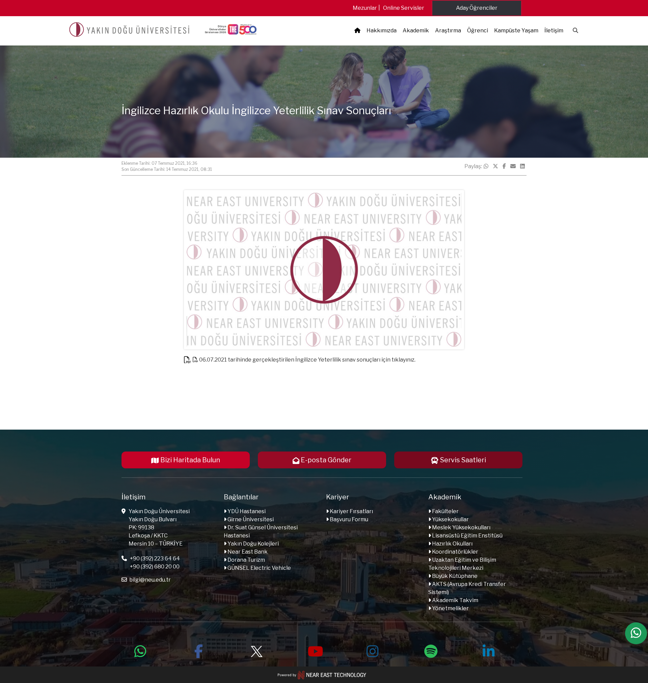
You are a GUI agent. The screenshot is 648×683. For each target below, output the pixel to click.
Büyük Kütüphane (454, 576)
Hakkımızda (382, 30)
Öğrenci (477, 30)
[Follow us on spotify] (430, 650)
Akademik (416, 30)
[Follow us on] (256, 650)
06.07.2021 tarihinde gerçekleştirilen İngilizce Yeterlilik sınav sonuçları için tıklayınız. (306, 359)
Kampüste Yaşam (516, 30)
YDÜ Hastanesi (246, 511)
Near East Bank (247, 552)
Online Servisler (403, 8)
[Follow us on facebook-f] (198, 650)
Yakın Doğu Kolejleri (252, 543)
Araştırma (448, 30)
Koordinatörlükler (454, 552)
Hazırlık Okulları (452, 543)
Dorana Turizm (245, 560)
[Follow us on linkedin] (488, 650)
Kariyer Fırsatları (351, 511)
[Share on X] (495, 166)
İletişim (553, 30)
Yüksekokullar (450, 519)
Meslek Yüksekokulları (460, 527)
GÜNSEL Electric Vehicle (258, 568)
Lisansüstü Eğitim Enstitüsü (467, 535)
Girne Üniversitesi (250, 519)
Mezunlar (365, 8)
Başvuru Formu (348, 519)
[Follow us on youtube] (314, 650)
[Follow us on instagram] (372, 650)
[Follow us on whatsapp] (140, 650)
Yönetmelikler (450, 608)
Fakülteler (445, 511)
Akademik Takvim (454, 600)
